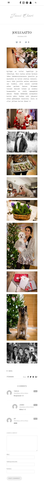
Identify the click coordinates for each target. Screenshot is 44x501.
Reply (35, 391)
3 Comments (10, 376)
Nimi (8, 454)
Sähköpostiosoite (11, 461)
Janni (21, 405)
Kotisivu (9, 469)
